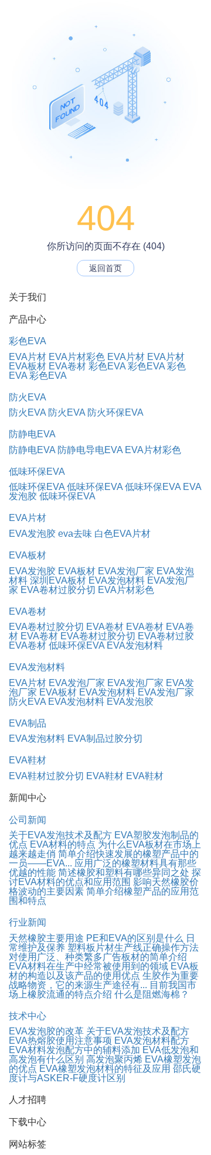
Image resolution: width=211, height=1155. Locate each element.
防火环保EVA (115, 412)
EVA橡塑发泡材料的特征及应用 (105, 1069)
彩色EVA (27, 341)
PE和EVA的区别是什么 (134, 938)
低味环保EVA (37, 472)
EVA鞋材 (27, 760)
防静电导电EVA (89, 450)
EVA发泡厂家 (126, 571)
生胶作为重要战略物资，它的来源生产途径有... (104, 980)
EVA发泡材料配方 (151, 1041)
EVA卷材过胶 (166, 636)
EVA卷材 (67, 366)
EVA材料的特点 (63, 844)
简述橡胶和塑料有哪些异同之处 (123, 873)
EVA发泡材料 (117, 580)
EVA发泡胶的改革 (46, 1031)
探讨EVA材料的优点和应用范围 (105, 877)
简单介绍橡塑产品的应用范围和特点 (104, 896)
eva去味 (75, 534)
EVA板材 (27, 366)
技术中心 (27, 1016)
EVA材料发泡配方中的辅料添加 (74, 1050)
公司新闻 (27, 820)
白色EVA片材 (122, 534)
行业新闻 (27, 922)
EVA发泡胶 (32, 534)
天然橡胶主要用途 (46, 938)
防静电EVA (32, 434)
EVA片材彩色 (77, 357)
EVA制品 (27, 723)
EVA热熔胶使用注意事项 (60, 1041)
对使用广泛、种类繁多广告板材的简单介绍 (98, 957)
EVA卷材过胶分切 (58, 590)
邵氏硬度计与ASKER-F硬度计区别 (105, 1073)
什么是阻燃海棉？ (151, 994)
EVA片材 (27, 357)
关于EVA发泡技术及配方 (60, 835)
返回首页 (105, 268)
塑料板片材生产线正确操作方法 (133, 947)
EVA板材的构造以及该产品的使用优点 (104, 971)
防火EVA (27, 397)
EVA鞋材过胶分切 (46, 776)
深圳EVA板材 (58, 580)
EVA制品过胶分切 (104, 738)
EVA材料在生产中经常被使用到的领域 (88, 966)
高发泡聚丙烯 (114, 1059)
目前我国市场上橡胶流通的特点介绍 (102, 989)
